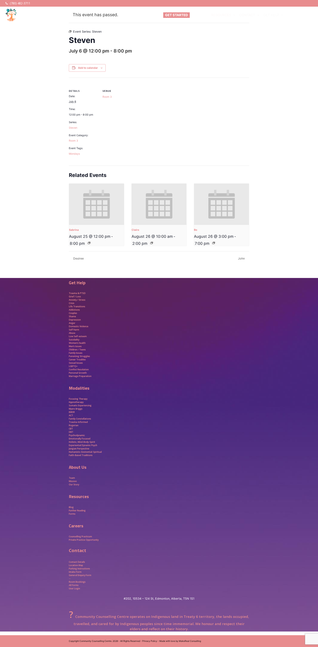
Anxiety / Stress (77, 299)
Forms (72, 513)
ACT (71, 415)
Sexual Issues (76, 362)
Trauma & (74, 293)
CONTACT (247, 15)
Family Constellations (80, 418)
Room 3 (73, 140)
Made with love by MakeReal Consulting (180, 641)
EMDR (72, 412)
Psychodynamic (77, 435)
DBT (71, 432)
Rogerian (73, 425)
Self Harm (74, 329)
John (242, 258)
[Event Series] (89, 243)
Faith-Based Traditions (81, 455)
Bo (195, 229)
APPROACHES (298, 15)
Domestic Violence (78, 326)
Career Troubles (77, 359)
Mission (73, 481)
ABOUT (197, 15)
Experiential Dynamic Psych (83, 445)
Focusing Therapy (78, 398)
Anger (72, 323)
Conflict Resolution (79, 369)
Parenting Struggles (79, 356)
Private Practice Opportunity (84, 539)
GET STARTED (176, 15)
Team (72, 477)
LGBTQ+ (73, 366)
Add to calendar (88, 67)
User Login (74, 588)
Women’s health (77, 343)
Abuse (72, 333)
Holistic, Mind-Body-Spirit (82, 441)
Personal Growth (78, 372)
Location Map (76, 565)
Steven (73, 127)
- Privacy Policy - (150, 641)
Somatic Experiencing (80, 405)
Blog (71, 507)
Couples (73, 313)
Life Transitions (77, 306)
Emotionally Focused (79, 438)
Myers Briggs (75, 408)
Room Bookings (77, 581)
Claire (135, 229)
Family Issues (75, 352)
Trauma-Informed (78, 422)
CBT (71, 428)
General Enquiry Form (80, 575)
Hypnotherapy (76, 402)
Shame (72, 316)
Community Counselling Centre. (96, 641)
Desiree (78, 258)
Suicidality (74, 339)
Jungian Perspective (79, 448)
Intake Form (75, 571)
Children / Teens (77, 349)
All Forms (74, 585)
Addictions (74, 309)
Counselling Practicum (80, 536)
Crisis (71, 303)
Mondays (74, 153)
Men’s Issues (75, 346)
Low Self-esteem (78, 336)
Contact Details (77, 561)
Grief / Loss (75, 296)
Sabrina (74, 229)
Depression (75, 319)
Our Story (74, 484)
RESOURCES (221, 15)
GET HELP (271, 15)
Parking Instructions (79, 568)
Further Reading (77, 510)
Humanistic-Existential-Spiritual (85, 451)
